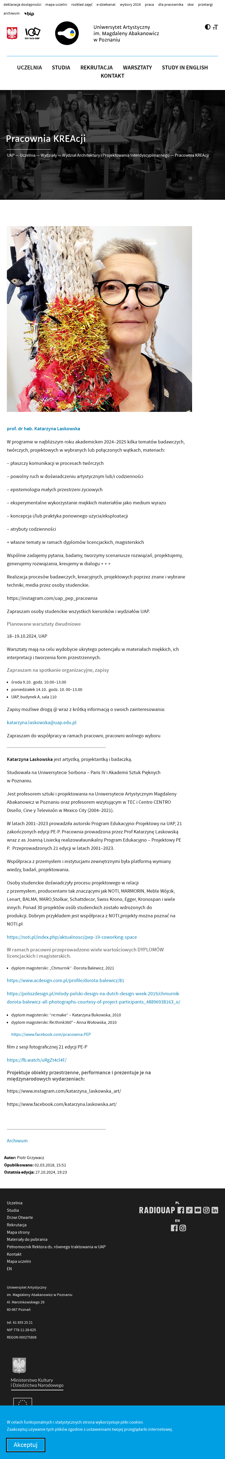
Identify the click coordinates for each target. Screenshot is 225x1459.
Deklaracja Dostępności (22, 4)
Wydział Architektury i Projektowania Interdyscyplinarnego (116, 155)
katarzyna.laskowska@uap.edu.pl (42, 722)
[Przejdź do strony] (117, 33)
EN (9, 1269)
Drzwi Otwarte (20, 1217)
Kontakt (112, 76)
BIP (29, 14)
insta (206, 1210)
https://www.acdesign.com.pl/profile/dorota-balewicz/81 (65, 980)
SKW (190, 4)
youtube (198, 1210)
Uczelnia (29, 67)
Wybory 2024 (130, 4)
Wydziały (49, 155)
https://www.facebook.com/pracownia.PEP (51, 1034)
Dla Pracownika (170, 4)
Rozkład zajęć (81, 4)
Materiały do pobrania (27, 1239)
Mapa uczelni (56, 4)
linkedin (215, 1210)
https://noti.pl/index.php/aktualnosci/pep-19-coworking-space (72, 937)
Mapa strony (18, 1232)
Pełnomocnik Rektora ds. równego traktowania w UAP (56, 1247)
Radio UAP (157, 1210)
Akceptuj (26, 1445)
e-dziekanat (106, 4)
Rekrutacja (96, 67)
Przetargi (205, 4)
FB (181, 1210)
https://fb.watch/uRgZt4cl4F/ (36, 1060)
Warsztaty (137, 67)
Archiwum (12, 13)
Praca (149, 4)
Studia (61, 67)
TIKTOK (189, 1210)
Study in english (185, 67)
